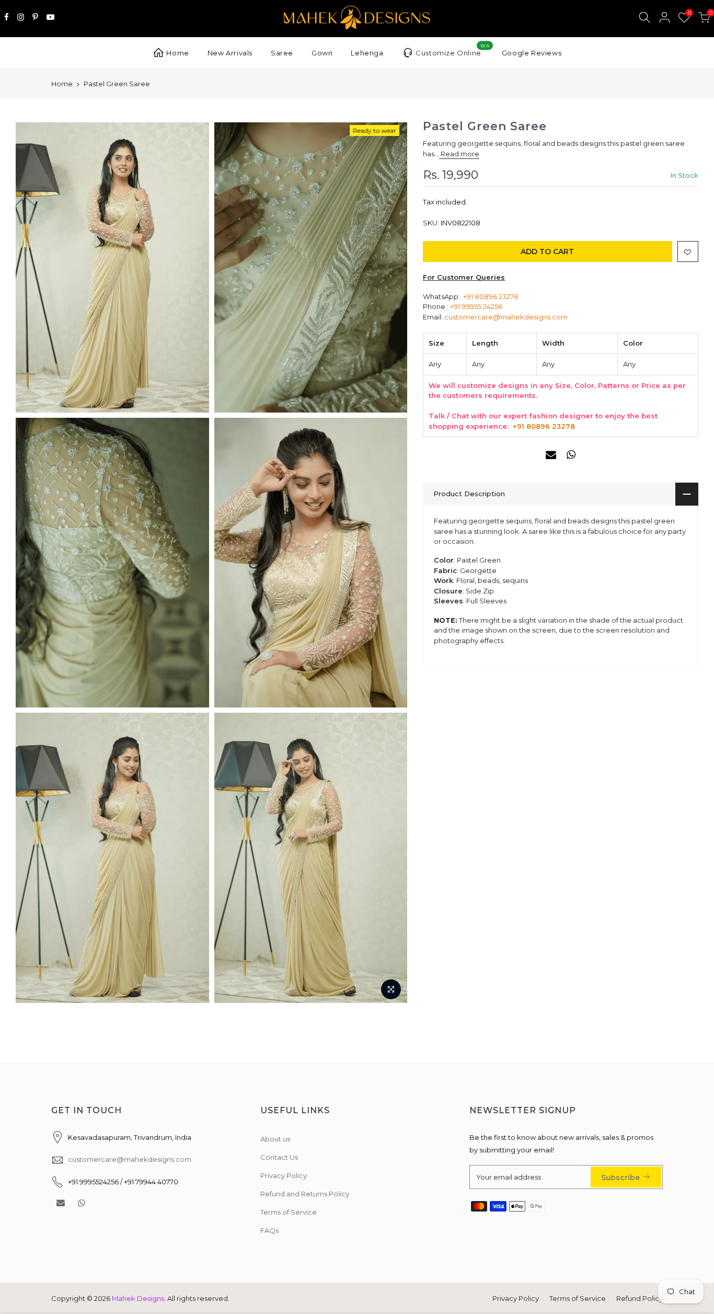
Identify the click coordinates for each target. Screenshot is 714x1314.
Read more (459, 154)
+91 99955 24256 (476, 306)
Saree (282, 53)
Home (177, 53)
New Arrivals (230, 53)
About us (275, 1139)
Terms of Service (288, 1212)
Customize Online (452, 50)
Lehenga (367, 53)
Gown (322, 53)
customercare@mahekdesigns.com (506, 317)
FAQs (269, 1230)
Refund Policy (639, 1298)
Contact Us (279, 1157)
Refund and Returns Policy (304, 1194)
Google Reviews (531, 53)
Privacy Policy (283, 1175)
